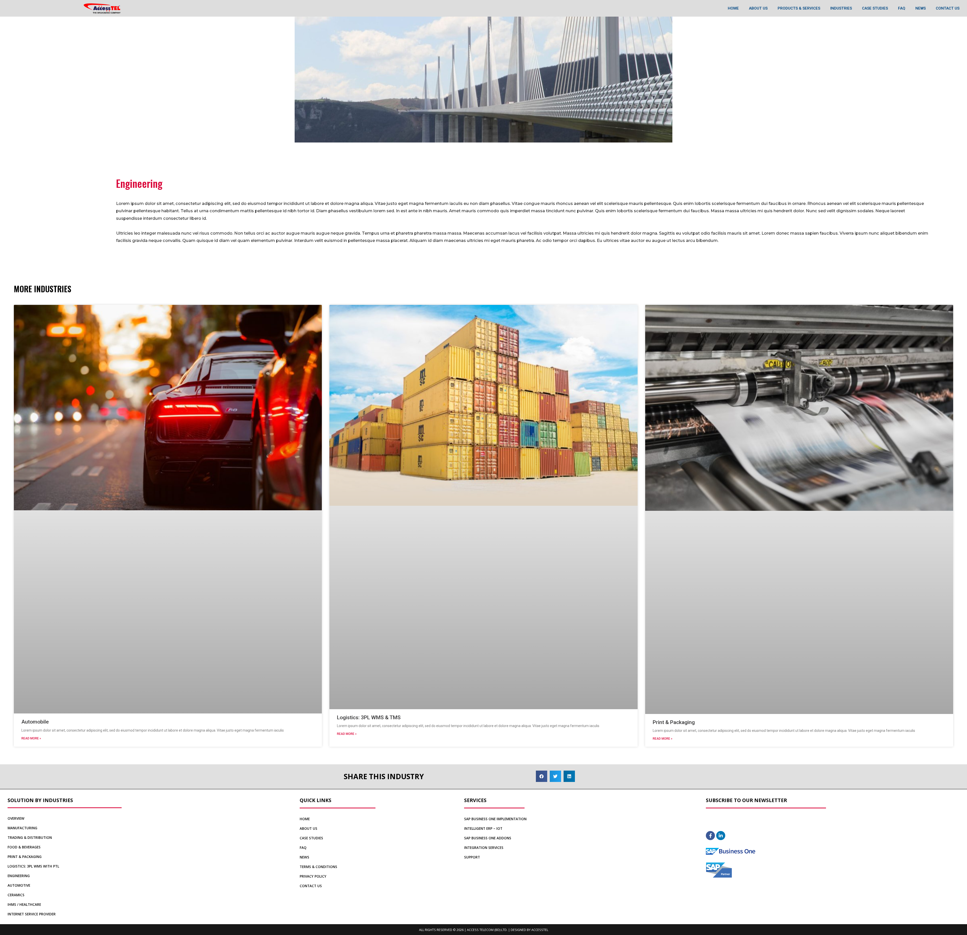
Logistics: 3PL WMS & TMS (369, 717)
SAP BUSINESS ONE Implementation (495, 819)
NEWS (920, 8)
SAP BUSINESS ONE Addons (487, 838)
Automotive (19, 885)
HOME (733, 8)
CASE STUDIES (875, 8)
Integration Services (483, 847)
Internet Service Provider (32, 914)
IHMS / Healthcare (24, 904)
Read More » (31, 738)
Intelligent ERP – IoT (483, 828)
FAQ (901, 8)
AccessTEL (539, 929)
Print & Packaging (674, 722)
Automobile (35, 722)
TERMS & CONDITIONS (318, 867)
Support (472, 857)
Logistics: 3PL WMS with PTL (33, 866)
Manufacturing (22, 828)
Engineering (19, 876)
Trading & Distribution (30, 837)
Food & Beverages (24, 847)
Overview (16, 818)
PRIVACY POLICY (313, 876)
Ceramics (16, 895)
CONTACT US (947, 8)
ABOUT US (758, 8)
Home (305, 819)
